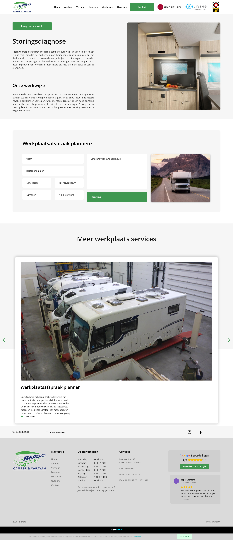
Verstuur (96, 196)
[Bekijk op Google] (174, 481)
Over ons (122, 7)
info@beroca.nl (57, 431)
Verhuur (80, 7)
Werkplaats (107, 7)
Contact (142, 7)
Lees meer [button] (183, 499)
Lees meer (137, 537)
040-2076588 (22, 431)
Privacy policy (213, 521)
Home (57, 7)
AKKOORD (184, 537)
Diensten (93, 7)
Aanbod (68, 7)
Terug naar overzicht (32, 26)
